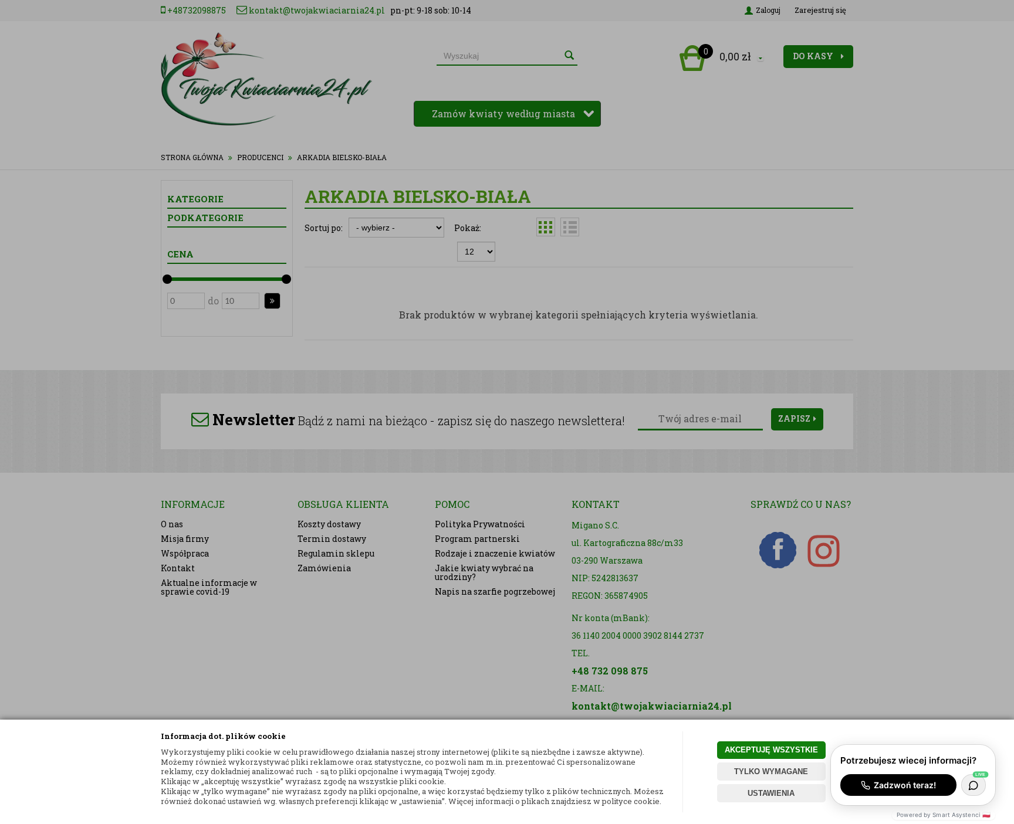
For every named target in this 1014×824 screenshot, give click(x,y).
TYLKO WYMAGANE (771, 771)
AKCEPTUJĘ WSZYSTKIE (771, 749)
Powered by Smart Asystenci (944, 815)
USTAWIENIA (771, 793)
